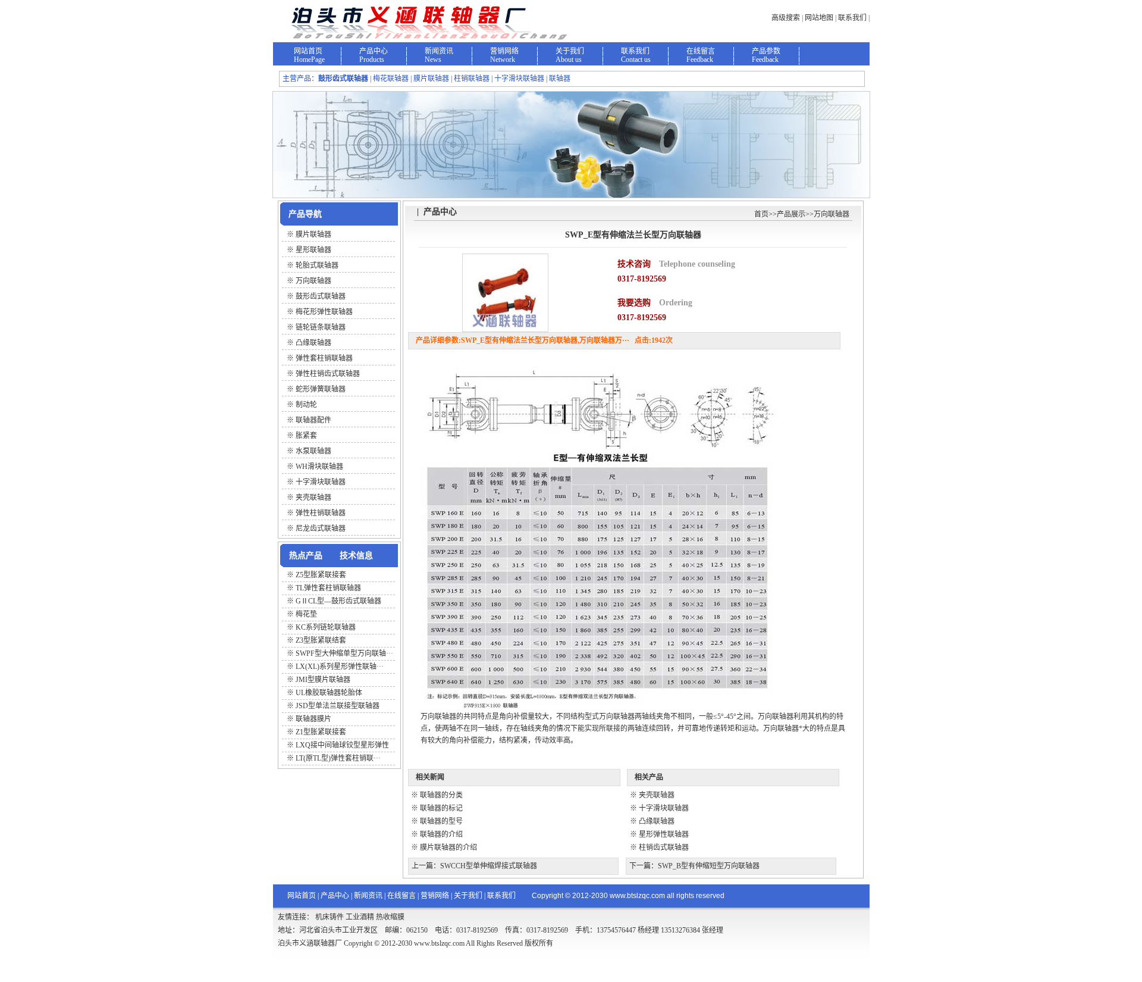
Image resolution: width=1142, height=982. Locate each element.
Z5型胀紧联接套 (321, 575)
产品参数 (766, 51)
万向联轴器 (831, 214)
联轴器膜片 (313, 719)
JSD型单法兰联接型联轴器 (337, 706)
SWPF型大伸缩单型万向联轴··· (344, 653)
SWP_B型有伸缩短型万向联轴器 (709, 866)
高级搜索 (785, 18)
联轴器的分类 (441, 795)
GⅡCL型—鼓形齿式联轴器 (338, 601)
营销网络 (504, 51)
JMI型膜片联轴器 (323, 679)
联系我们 (852, 18)
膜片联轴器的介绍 (448, 847)
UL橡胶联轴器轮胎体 (329, 693)
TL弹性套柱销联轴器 (328, 588)
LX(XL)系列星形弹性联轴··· (340, 666)
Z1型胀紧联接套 (321, 732)
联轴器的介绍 (441, 834)
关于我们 (570, 51)
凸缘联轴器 (656, 821)
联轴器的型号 (441, 821)
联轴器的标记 (441, 808)
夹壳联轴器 (656, 795)
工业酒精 (360, 917)
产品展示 (791, 214)
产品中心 (373, 51)
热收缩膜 (390, 917)
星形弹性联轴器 (664, 834)
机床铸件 (329, 917)
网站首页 (308, 51)
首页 (761, 214)
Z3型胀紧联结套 (321, 640)
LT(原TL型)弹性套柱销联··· (338, 758)
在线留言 (700, 51)
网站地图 (819, 18)
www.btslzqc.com (637, 896)
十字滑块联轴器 (664, 808)
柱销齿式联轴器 (664, 847)
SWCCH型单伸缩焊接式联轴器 (488, 866)
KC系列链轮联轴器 (326, 627)
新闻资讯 (439, 51)
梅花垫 (306, 614)
